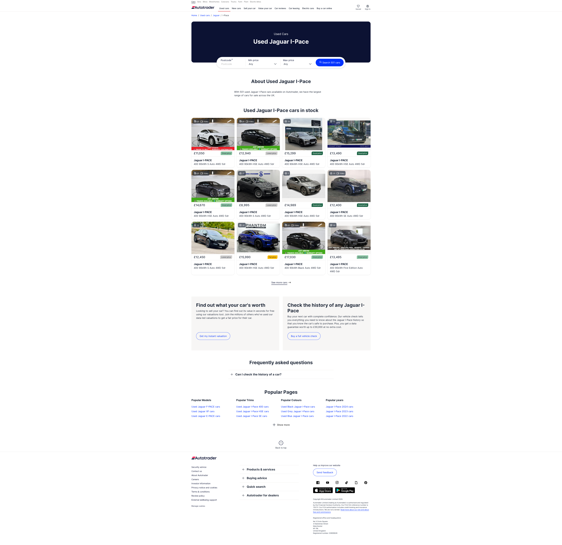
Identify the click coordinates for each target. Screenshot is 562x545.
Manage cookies (198, 506)
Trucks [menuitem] (233, 2)
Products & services (261, 469)
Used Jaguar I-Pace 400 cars (252, 406)
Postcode (226, 60)
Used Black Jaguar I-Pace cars (298, 406)
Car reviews (280, 8)
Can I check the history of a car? (258, 374)
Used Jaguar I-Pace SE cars (251, 416)
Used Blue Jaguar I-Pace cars (297, 416)
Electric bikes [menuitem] (255, 2)
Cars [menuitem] (193, 2)
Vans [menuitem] (199, 2)
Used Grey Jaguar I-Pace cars (297, 411)
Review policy (198, 495)
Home (194, 15)
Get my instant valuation (213, 336)
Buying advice (257, 478)
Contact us (196, 471)
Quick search (256, 486)
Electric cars (308, 8)
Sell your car (250, 8)
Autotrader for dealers (263, 495)
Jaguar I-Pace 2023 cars (339, 411)
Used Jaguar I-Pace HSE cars (252, 411)
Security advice (198, 467)
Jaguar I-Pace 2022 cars (339, 416)
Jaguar (216, 15)
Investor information (200, 483)
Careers (195, 479)
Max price (288, 60)
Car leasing (294, 8)
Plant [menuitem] (246, 2)
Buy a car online (324, 8)
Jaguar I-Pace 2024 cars (339, 406)
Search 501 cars (331, 62)
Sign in (367, 9)
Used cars (224, 8)
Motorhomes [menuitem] (214, 2)
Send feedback (325, 472)
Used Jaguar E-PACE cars (205, 416)
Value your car (265, 8)
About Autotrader (199, 475)
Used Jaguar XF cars (202, 411)
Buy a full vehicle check (304, 336)
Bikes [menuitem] (205, 2)
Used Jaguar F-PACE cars (205, 406)
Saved (358, 9)
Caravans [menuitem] (225, 2)
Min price (253, 60)
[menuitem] (224, 8)
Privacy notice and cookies (204, 487)
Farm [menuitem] (240, 2)
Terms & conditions (200, 491)
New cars (236, 8)
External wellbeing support (204, 500)
